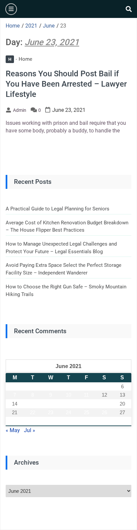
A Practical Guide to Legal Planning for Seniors (57, 209)
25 (86, 412)
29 (32, 421)
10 (68, 395)
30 (50, 421)
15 (32, 404)
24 (68, 412)
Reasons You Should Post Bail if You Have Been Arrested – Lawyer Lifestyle (66, 84)
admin (19, 110)
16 (50, 404)
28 (14, 421)
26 (104, 412)
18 (86, 404)
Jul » (29, 430)
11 (86, 395)
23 (50, 412)
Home (20, 59)
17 (68, 404)
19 (104, 404)
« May (13, 430)
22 (32, 412)
